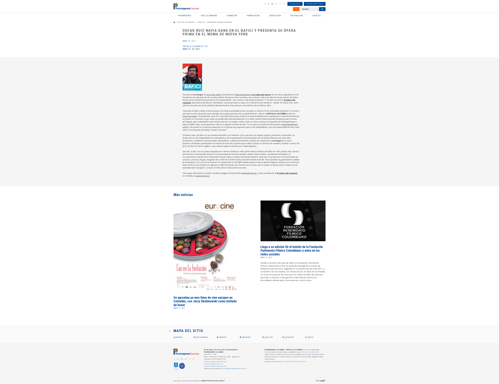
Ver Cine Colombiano (186, 22)
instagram (284, 4)
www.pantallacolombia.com (213, 364)
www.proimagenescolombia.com (215, 366)
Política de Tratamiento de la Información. (291, 361)
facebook (265, 4)
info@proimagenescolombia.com (215, 361)
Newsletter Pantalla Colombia (219, 22)
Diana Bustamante (243, 94)
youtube (272, 4)
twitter (268, 4)
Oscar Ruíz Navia (190, 116)
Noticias (201, 22)
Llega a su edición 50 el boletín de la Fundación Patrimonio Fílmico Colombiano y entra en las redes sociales (292, 250)
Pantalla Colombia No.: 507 (195, 47)
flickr (280, 4)
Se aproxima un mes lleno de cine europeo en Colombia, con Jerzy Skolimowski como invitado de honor (205, 301)
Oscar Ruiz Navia (213, 94)
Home (174, 22)
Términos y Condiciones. (310, 352)
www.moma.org (202, 176)
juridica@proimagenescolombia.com (234, 368)
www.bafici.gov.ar (249, 173)
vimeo (276, 4)
